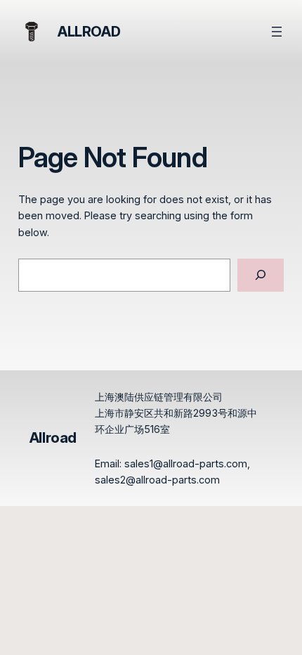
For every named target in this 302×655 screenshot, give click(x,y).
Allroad (89, 31)
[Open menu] (276, 31)
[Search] (260, 275)
